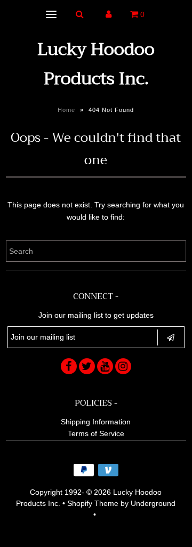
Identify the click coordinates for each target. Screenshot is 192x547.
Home (66, 110)
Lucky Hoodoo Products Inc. (96, 64)
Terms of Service (96, 433)
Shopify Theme (92, 503)
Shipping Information (96, 421)
